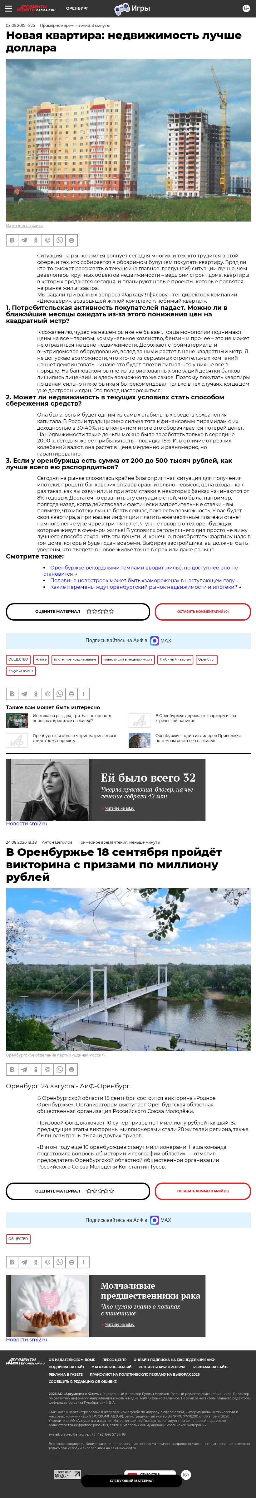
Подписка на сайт (66, 1367)
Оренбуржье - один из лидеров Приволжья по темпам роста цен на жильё (198, 738)
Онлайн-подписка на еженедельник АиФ (174, 1360)
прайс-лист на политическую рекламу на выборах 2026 (144, 1375)
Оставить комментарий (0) (203, 612)
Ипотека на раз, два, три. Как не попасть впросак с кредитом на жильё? (72, 718)
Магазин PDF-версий (111, 1367)
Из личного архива (24, 225)
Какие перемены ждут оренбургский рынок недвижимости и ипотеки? (143, 587)
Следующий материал (132, 1481)
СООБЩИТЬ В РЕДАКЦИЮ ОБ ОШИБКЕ (83, 1382)
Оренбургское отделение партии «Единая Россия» (56, 1055)
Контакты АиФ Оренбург (162, 1367)
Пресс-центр (114, 1360)
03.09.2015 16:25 (20, 25)
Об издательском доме (72, 1360)
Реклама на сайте (211, 1367)
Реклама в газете (66, 1375)
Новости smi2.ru (26, 824)
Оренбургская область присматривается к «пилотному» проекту (74, 738)
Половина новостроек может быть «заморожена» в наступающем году (142, 580)
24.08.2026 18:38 (21, 842)
